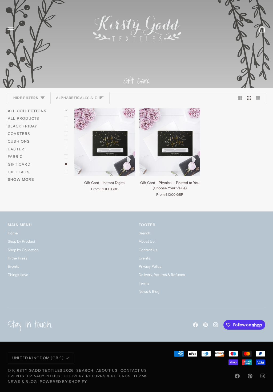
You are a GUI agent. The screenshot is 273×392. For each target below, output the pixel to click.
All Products (23, 118)
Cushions (19, 141)
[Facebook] (195, 324)
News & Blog (149, 291)
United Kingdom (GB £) (38, 358)
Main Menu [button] (20, 225)
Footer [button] (147, 225)
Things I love (18, 275)
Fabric (15, 156)
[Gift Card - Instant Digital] (104, 142)
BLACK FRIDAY (22, 126)
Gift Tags (19, 172)
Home (13, 233)
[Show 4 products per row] (259, 98)
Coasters (19, 133)
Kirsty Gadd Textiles (37, 370)
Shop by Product (21, 241)
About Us (146, 241)
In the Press (17, 258)
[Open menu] (16, 29)
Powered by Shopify (63, 381)
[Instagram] (215, 324)
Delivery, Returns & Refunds (162, 275)
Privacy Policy (150, 266)
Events (13, 266)
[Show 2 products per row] (240, 98)
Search (144, 233)
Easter (16, 149)
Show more (21, 179)
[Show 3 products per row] (249, 98)
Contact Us (148, 250)
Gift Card (19, 164)
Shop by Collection (23, 250)
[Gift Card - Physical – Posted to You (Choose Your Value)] (169, 142)
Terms (144, 283)
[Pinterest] (205, 324)
